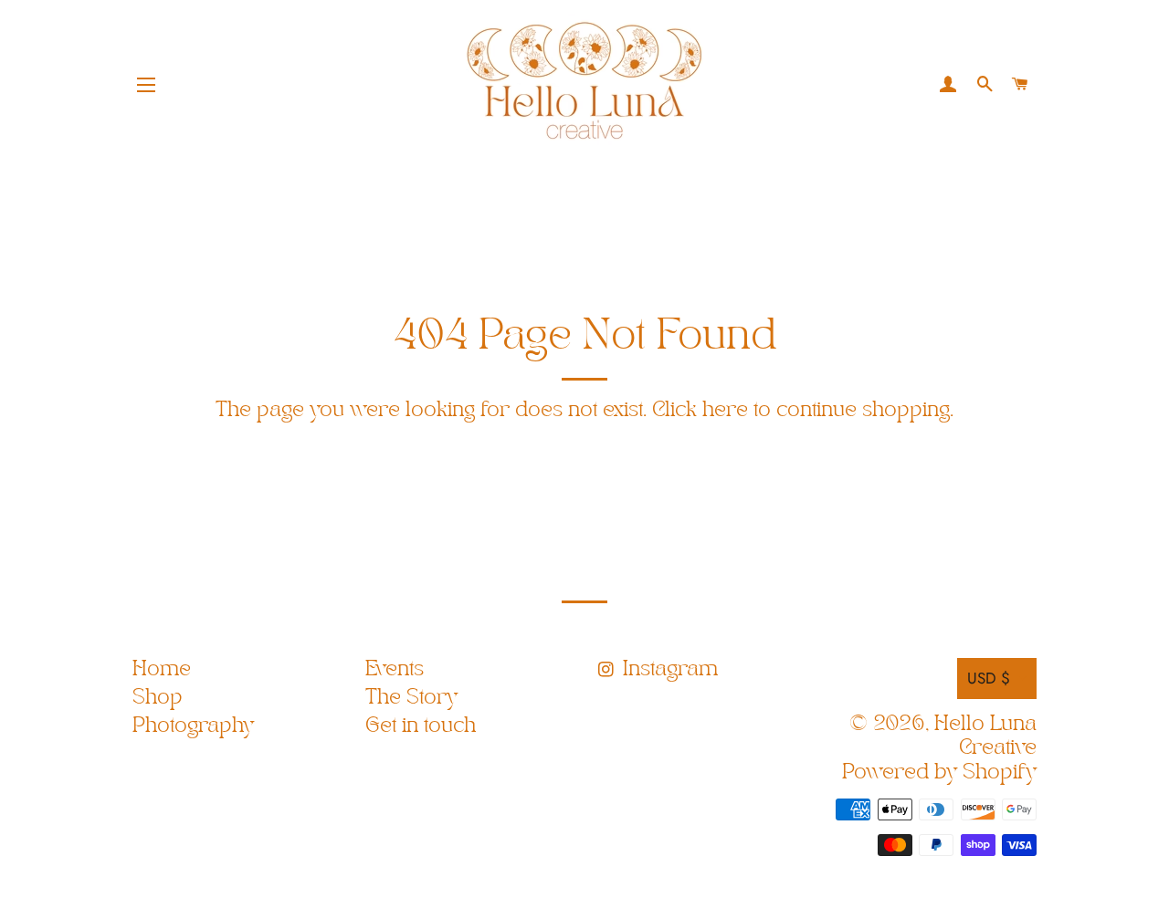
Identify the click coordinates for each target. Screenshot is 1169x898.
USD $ (988, 678)
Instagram (667, 669)
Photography (193, 726)
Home (161, 669)
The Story (411, 697)
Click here (700, 410)
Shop (157, 697)
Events (394, 669)
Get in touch (420, 726)
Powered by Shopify (939, 772)
